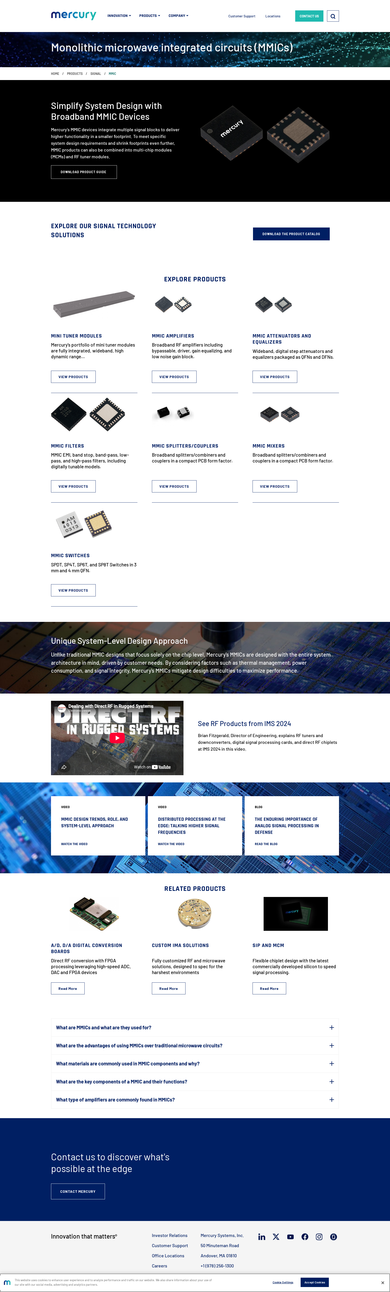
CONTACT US (309, 16)
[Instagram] (320, 1237)
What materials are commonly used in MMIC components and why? (128, 1063)
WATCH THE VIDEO (74, 844)
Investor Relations (170, 1235)
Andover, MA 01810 (219, 1255)
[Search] (333, 16)
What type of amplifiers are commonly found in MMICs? (115, 1099)
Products (75, 74)
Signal (96, 74)
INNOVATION (117, 15)
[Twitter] (277, 1236)
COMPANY (177, 15)
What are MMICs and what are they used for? (103, 1027)
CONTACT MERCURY (78, 1191)
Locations (272, 16)
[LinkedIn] (262, 1236)
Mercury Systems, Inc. (222, 1235)
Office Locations (168, 1255)
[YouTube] (291, 1237)
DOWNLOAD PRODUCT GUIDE (84, 172)
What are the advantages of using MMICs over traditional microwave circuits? (139, 1045)
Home (55, 74)
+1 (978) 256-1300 (217, 1265)
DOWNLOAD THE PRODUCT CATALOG (291, 234)
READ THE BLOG (266, 844)
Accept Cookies (314, 1282)
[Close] (383, 1283)
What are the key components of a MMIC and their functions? (121, 1081)
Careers (159, 1265)
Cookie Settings (283, 1282)
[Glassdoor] (334, 1236)
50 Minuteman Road (220, 1245)
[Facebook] (306, 1236)
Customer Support (241, 16)
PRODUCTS (148, 15)
